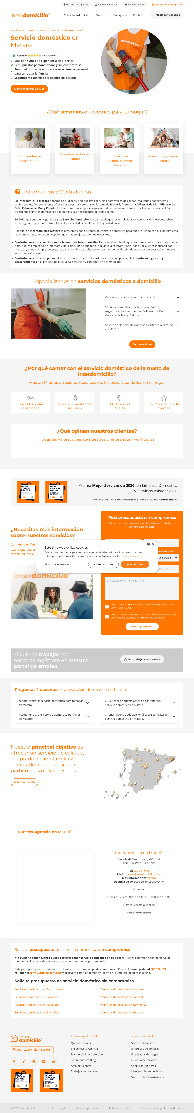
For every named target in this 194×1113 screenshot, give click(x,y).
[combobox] (148, 544)
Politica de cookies (120, 1108)
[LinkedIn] (43, 1061)
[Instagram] (14, 1061)
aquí (152, 526)
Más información (131, 556)
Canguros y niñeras (143, 1066)
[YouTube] (53, 1061)
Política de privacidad (87, 1108)
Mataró (151, 878)
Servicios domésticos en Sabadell (122, 997)
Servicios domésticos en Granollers (37, 1012)
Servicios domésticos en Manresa (122, 989)
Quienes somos (81, 1043)
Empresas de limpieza (145, 1048)
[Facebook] (33, 1061)
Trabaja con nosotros (84, 1071)
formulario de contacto (46, 973)
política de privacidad (132, 604)
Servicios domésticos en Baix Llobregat (40, 989)
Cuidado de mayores (144, 1060)
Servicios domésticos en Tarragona (123, 1004)
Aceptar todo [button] (135, 564)
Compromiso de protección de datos (161, 1108)
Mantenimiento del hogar (147, 1071)
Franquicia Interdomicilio (87, 1054)
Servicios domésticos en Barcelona (37, 1004)
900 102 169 (158, 969)
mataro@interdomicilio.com (143, 874)
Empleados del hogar (144, 1054)
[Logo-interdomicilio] (30, 15)
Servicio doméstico (143, 1043)
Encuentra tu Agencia (84, 1048)
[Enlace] (30, 148)
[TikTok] (23, 1061)
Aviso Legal (58, 1108)
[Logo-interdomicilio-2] (26, 1038)
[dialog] (97, 556)
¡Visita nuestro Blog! (84, 1060)
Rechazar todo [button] (103, 564)
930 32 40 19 (142, 870)
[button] (93, 15)
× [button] (153, 544)
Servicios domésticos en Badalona (37, 997)
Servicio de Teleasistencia (147, 1077)
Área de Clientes (81, 1066)
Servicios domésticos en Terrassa (122, 1012)
